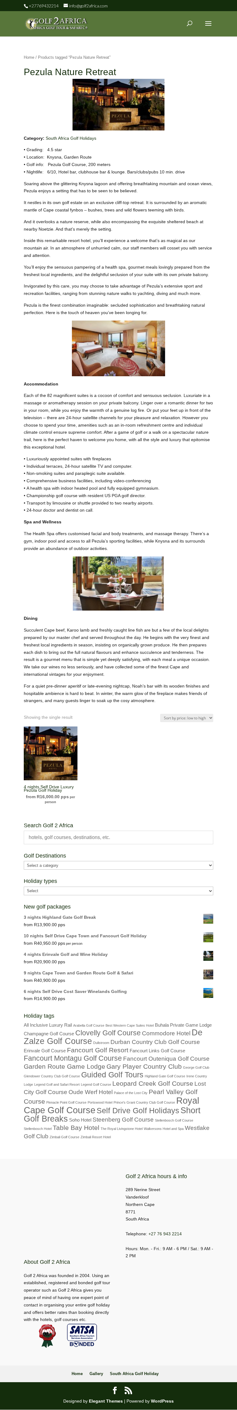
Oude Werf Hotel (91, 1092)
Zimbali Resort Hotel (96, 1137)
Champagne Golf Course (49, 1033)
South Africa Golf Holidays (71, 138)
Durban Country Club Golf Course (155, 1042)
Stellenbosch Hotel (38, 1129)
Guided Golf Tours (112, 1074)
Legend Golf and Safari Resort (57, 1084)
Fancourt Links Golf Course (157, 1050)
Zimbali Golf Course (64, 1137)
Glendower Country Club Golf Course (52, 1076)
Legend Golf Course (96, 1084)
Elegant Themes (106, 1401)
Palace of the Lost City (131, 1093)
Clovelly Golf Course (108, 1033)
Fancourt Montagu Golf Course (73, 1058)
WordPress (162, 1401)
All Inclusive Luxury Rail (48, 1025)
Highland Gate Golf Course (165, 1076)
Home (29, 57)
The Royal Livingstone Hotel (122, 1129)
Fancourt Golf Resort (97, 1050)
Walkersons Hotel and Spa (164, 1129)
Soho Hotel (80, 1119)
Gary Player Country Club (144, 1066)
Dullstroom (101, 1043)
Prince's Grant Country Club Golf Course (144, 1102)
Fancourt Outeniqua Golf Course (166, 1058)
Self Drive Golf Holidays (138, 1110)
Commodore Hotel (166, 1033)
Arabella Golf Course (88, 1025)
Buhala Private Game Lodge (183, 1025)
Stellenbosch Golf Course (174, 1120)
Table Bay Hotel (76, 1127)
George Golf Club (196, 1067)
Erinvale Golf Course (45, 1050)
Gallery (96, 1373)
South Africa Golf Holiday (134, 1373)
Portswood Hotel (100, 1102)
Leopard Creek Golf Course (152, 1083)
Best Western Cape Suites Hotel (130, 1025)
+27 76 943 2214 (165, 1233)
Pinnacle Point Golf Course (66, 1102)
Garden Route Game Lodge (64, 1066)
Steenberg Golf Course (123, 1119)
